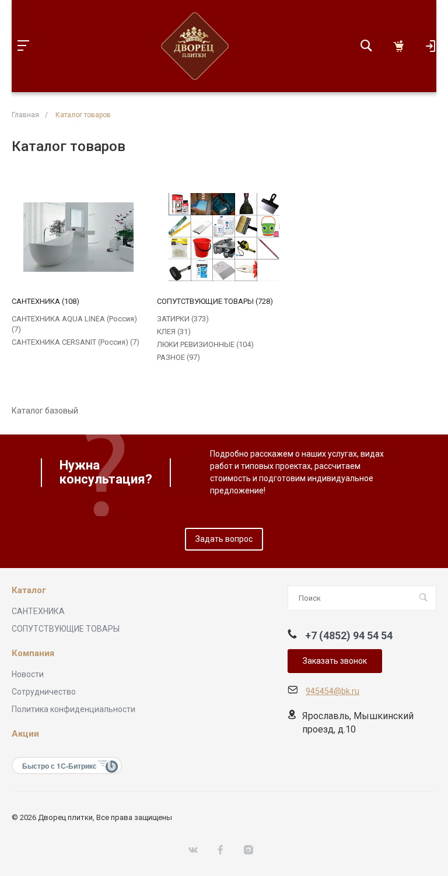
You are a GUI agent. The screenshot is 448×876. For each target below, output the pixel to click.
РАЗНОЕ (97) (178, 357)
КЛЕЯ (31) (174, 331)
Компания (33, 653)
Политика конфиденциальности (73, 709)
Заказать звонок (335, 660)
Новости (28, 674)
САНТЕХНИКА (38, 611)
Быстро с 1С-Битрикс (59, 766)
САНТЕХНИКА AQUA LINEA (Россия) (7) (74, 324)
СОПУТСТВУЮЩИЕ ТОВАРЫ (66, 628)
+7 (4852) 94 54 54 (349, 635)
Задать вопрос (224, 539)
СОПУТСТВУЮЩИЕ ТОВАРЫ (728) (215, 301)
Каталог (29, 590)
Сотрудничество (44, 691)
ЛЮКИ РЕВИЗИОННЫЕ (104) (205, 344)
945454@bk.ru (332, 691)
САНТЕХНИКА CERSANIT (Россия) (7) (75, 342)
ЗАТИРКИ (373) (183, 318)
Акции (25, 734)
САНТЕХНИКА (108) (45, 301)
